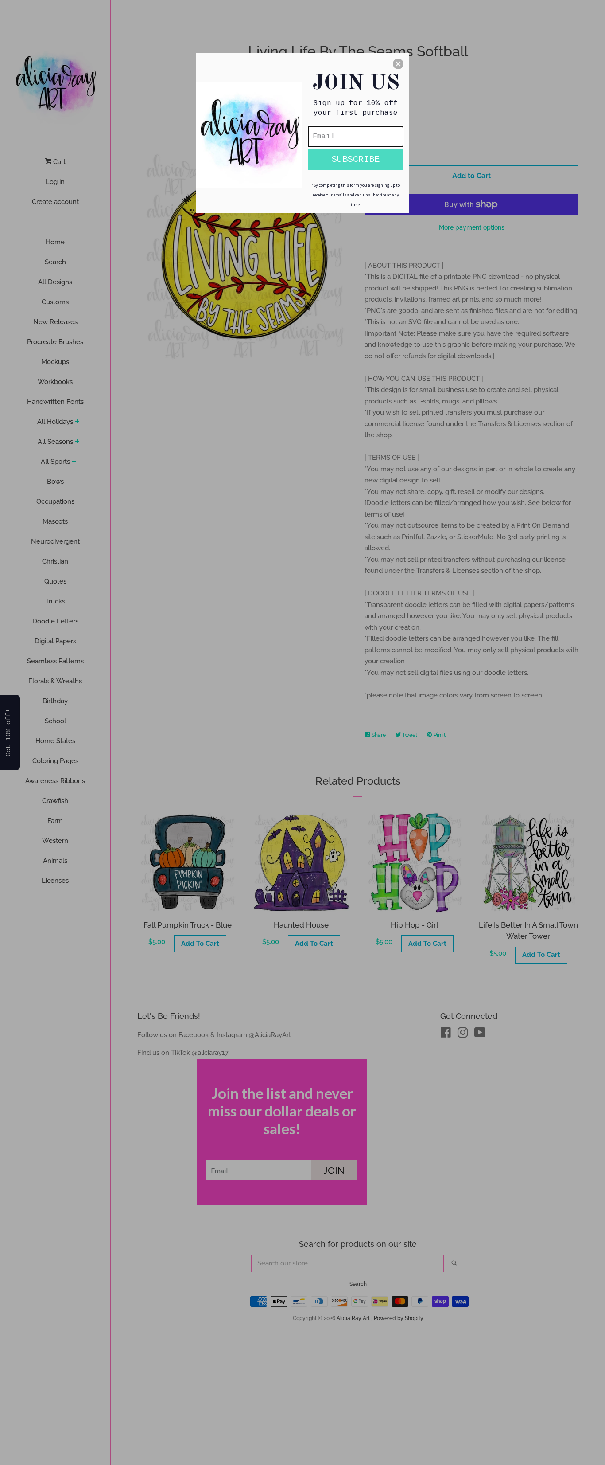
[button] (398, 64)
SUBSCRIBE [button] (356, 159)
